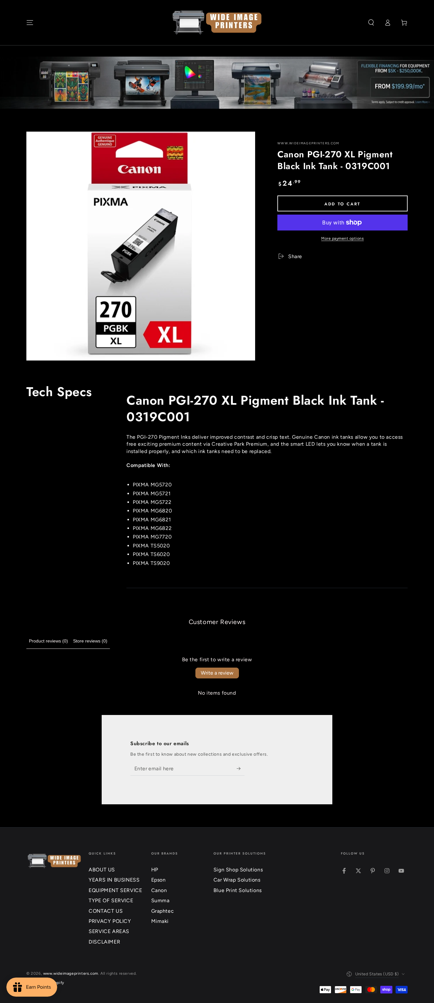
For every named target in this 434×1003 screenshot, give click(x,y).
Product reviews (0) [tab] (48, 640)
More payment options (342, 238)
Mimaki (160, 921)
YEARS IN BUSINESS (114, 880)
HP (154, 870)
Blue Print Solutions (238, 890)
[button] (371, 23)
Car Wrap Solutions (237, 880)
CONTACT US (106, 911)
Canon (159, 890)
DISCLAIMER (104, 942)
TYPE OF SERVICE (111, 900)
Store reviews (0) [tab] (90, 640)
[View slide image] (217, 83)
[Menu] (30, 23)
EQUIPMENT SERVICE (115, 890)
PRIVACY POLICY (110, 921)
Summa (160, 900)
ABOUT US (102, 870)
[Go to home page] (217, 22)
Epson (158, 880)
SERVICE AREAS (109, 931)
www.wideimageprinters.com (308, 143)
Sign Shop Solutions (238, 870)
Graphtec (162, 911)
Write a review (217, 673)
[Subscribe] (241, 768)
